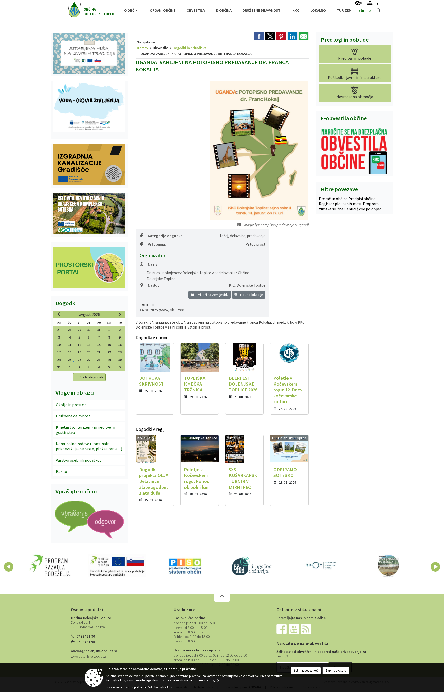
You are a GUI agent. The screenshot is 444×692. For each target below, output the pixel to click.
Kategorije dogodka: (166, 235)
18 (69, 352)
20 (88, 352)
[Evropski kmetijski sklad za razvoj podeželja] (117, 565)
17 (59, 352)
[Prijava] (377, 4)
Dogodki (66, 303)
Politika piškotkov (159, 687)
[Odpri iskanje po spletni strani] (379, 10)
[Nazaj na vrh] (222, 598)
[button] (8, 567)
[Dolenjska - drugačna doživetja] (252, 565)
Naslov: (154, 285)
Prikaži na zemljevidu (212, 294)
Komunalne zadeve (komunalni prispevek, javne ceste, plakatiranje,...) (89, 446)
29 (79, 329)
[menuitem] (131, 10)
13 (88, 344)
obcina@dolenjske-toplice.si (94, 651)
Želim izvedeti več (306, 670)
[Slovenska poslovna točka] (320, 565)
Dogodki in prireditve (189, 47)
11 (69, 344)
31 (98, 329)
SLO (361, 10)
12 (79, 344)
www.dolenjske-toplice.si (89, 656)
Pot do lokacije (251, 294)
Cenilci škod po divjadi (363, 208)
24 (59, 359)
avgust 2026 (89, 314)
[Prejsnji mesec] (59, 314)
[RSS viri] (306, 629)
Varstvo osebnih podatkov (78, 460)
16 (120, 344)
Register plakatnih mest (341, 203)
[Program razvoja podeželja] (49, 565)
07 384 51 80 (85, 636)
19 (79, 352)
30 (88, 329)
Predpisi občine (361, 198)
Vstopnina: (157, 244)
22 (109, 352)
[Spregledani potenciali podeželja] (388, 565)
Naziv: (153, 264)
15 (109, 344)
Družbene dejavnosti (73, 415)
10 (59, 344)
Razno (61, 471)
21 (98, 352)
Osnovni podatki (87, 609)
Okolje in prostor (71, 404)
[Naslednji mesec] (120, 314)
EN (370, 10)
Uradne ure (184, 609)
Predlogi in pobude (345, 39)
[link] (259, 36)
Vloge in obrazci (74, 392)
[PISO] (185, 565)
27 (59, 329)
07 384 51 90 (85, 642)
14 (98, 344)
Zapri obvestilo (335, 670)
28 (69, 329)
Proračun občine (333, 198)
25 (69, 359)
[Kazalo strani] (369, 2)
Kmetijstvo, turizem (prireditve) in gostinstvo (86, 430)
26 (79, 359)
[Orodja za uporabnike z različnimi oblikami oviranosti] (358, 3)
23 (120, 352)
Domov (142, 47)
